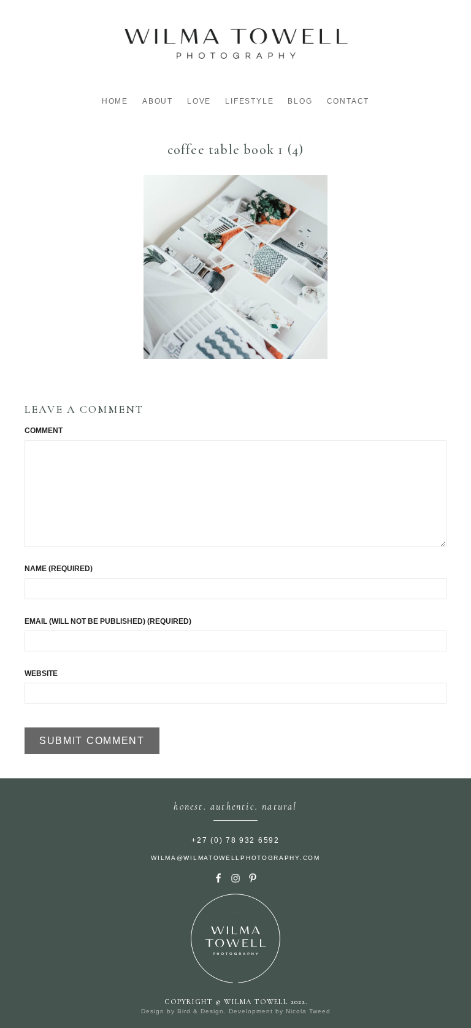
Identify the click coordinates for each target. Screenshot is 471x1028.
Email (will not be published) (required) (108, 621)
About (157, 101)
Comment (44, 430)
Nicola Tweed (308, 1011)
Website (41, 673)
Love (199, 101)
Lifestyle (249, 101)
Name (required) (59, 568)
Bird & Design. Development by (231, 1011)
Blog (300, 101)
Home (115, 101)
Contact (348, 101)
